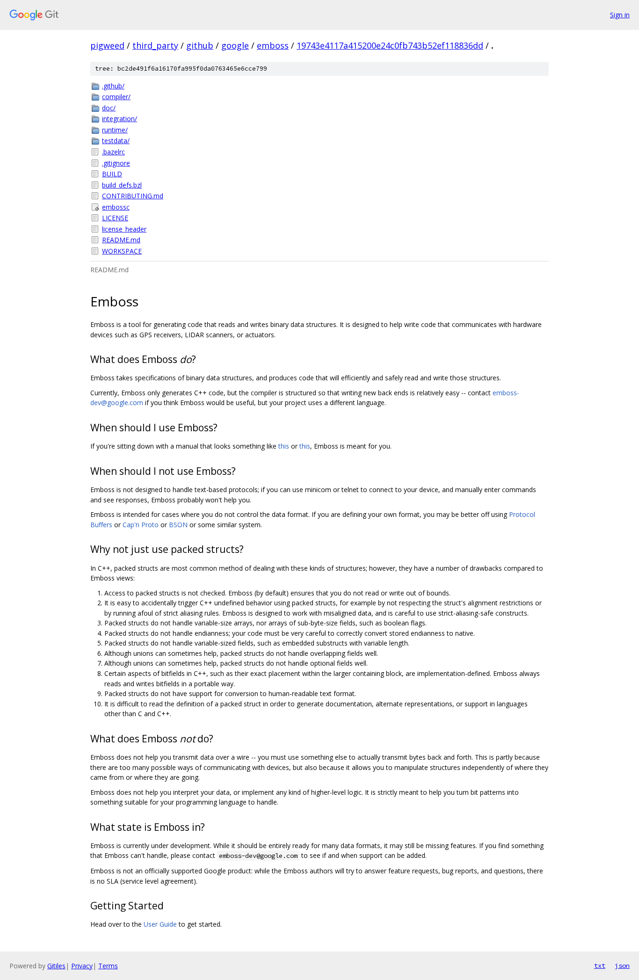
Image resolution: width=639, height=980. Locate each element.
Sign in (620, 14)
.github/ (113, 85)
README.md (121, 239)
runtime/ (115, 129)
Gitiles (56, 965)
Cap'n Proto (141, 524)
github (199, 45)
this (283, 446)
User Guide (160, 924)
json (622, 965)
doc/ (109, 107)
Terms (108, 965)
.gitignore (116, 163)
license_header (124, 229)
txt (599, 965)
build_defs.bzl (122, 185)
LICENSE (115, 217)
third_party (155, 45)
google (235, 45)
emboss (273, 45)
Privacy (82, 965)
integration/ (119, 118)
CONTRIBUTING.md (132, 195)
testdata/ (116, 140)
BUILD (112, 173)
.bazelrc (113, 151)
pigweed (107, 45)
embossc (116, 207)
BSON (178, 524)
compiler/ (116, 96)
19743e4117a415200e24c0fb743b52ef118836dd (390, 45)
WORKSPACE (122, 251)
